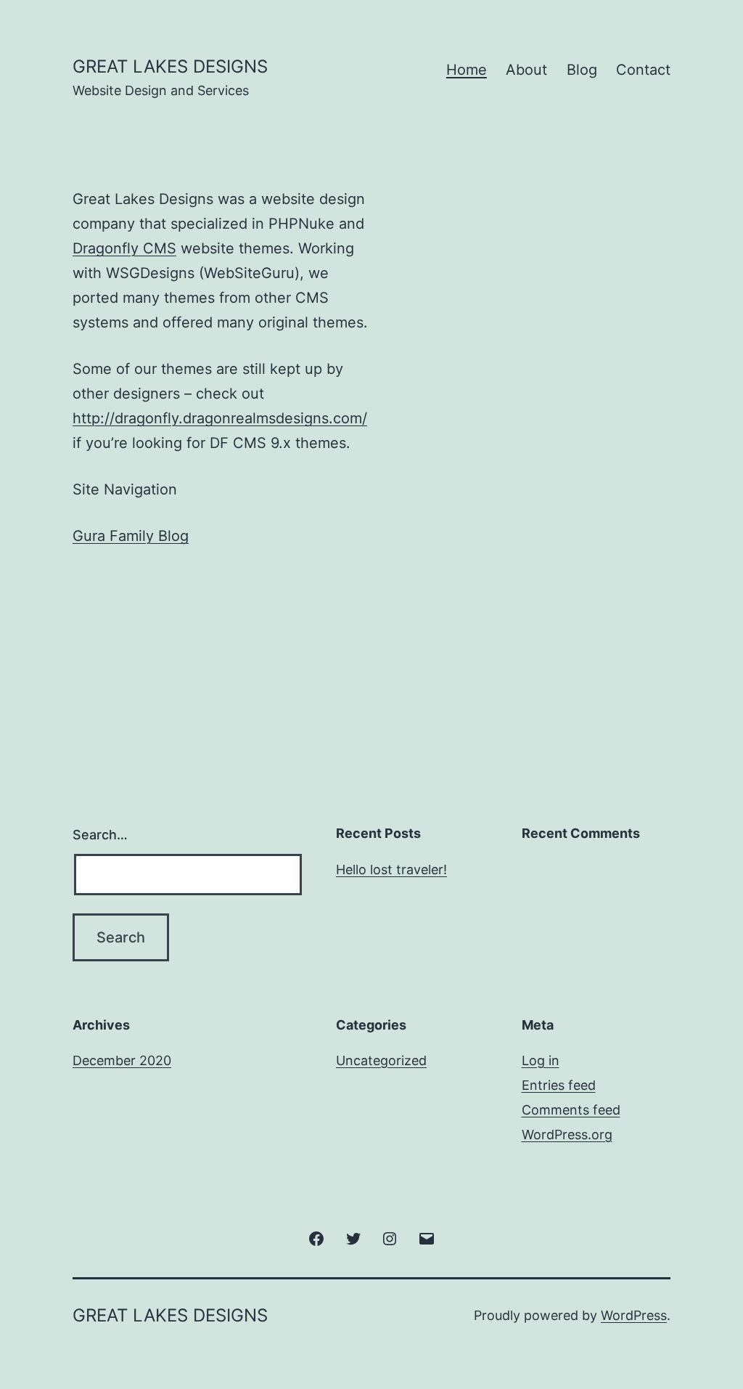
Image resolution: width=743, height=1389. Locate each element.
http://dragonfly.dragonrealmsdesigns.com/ (220, 418)
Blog (582, 69)
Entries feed (559, 1085)
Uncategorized (381, 1060)
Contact (643, 69)
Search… (100, 834)
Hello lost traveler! (391, 869)
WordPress (634, 1315)
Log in (540, 1060)
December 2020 (122, 1060)
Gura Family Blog (131, 536)
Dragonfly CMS (124, 248)
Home (466, 69)
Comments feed (571, 1109)
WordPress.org (567, 1134)
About (526, 69)
